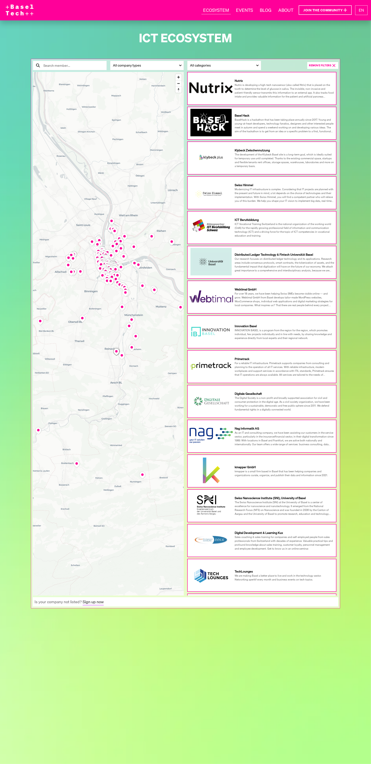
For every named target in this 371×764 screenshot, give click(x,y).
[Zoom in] (178, 77)
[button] (325, 10)
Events (244, 10)
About (285, 10)
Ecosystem (216, 10)
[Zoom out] (178, 83)
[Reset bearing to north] (178, 90)
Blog (265, 10)
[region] (108, 339)
